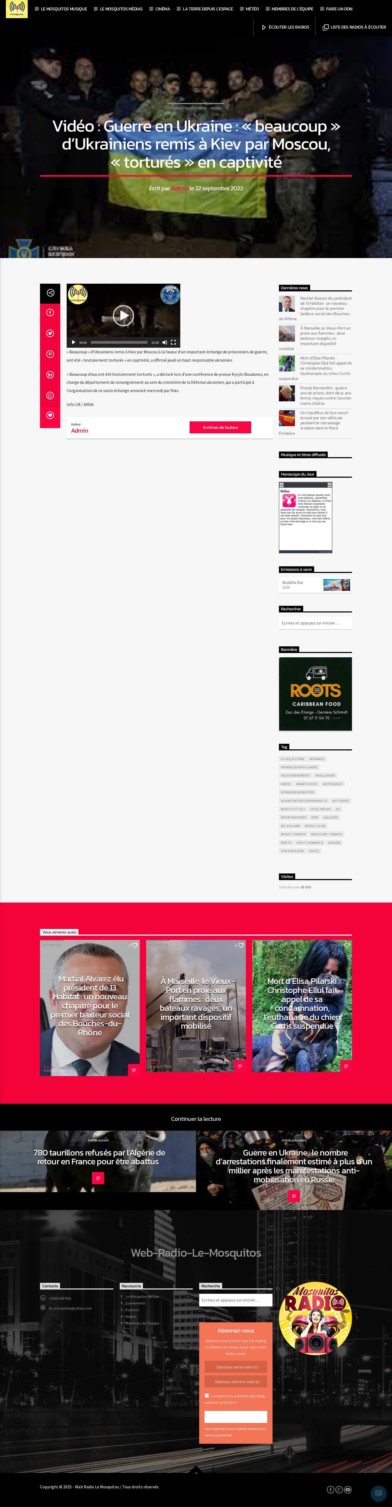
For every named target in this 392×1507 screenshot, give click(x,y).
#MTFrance (333, 784)
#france (317, 759)
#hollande (325, 775)
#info (286, 784)
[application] (123, 316)
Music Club (315, 826)
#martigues (307, 784)
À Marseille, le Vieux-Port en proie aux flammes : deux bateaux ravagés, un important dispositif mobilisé (315, 338)
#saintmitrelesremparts (304, 801)
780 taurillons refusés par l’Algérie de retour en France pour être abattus (99, 1157)
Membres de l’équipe (292, 9)
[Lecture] (73, 342)
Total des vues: (290, 887)
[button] (123, 315)
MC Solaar (290, 826)
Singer (334, 843)
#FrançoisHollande (299, 767)
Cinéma (162, 9)
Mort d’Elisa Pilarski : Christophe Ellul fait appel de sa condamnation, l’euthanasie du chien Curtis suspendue (315, 368)
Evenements (136, 1303)
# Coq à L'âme (293, 759)
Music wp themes (326, 834)
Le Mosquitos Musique (64, 9)
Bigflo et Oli (293, 809)
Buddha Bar (292, 582)
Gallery (330, 817)
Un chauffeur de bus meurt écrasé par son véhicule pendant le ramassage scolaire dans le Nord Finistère (313, 423)
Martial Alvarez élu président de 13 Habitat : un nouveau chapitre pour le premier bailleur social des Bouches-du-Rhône (315, 308)
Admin (179, 188)
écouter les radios (288, 27)
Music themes (293, 834)
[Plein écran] (173, 342)
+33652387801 (60, 1298)
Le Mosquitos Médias (121, 9)
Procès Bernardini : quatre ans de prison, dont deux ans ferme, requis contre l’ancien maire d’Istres (325, 395)
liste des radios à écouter (358, 27)
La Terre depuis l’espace (208, 9)
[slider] (119, 342)
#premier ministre (297, 792)
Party (286, 843)
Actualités (52, 945)
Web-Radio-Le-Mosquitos (196, 1252)
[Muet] (164, 342)
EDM (314, 817)
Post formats (310, 843)
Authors (341, 801)
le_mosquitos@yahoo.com (70, 1308)
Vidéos (131, 1316)
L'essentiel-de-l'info (188, 108)
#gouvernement (296, 775)
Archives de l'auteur (220, 427)
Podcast (132, 1309)
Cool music (320, 809)
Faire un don (339, 9)
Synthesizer (292, 851)
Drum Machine (293, 817)
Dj (338, 809)
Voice (314, 851)
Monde (216, 108)
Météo (252, 9)
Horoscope (325, 551)
